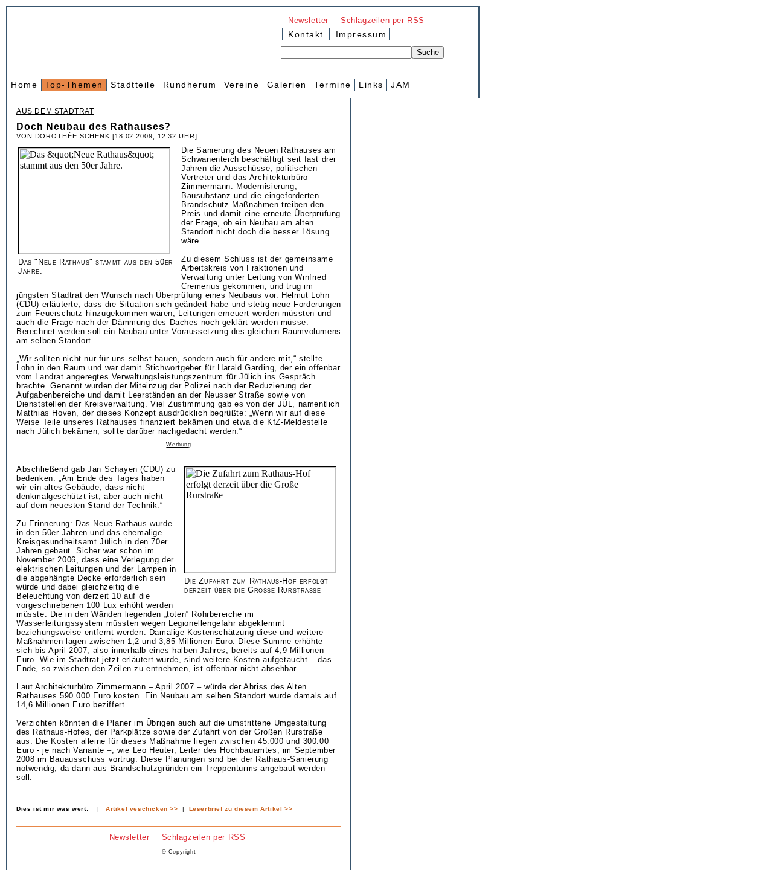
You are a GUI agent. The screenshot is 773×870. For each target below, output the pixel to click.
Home (24, 84)
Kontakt (306, 34)
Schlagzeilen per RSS (383, 20)
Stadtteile (133, 84)
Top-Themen (74, 84)
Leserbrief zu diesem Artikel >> (241, 808)
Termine (332, 84)
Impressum (359, 34)
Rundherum (190, 84)
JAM (401, 84)
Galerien (287, 84)
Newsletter (308, 20)
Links (371, 84)
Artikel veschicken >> (142, 808)
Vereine (242, 84)
